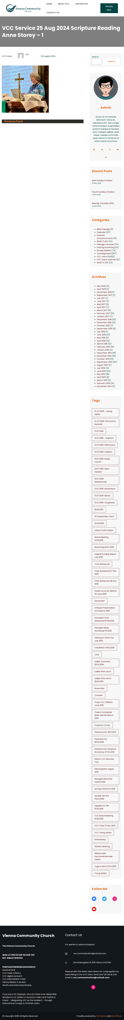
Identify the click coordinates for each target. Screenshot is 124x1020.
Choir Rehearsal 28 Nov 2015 (105, 582)
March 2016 (102, 343)
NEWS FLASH (102, 241)
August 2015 (102, 365)
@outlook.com (99, 953)
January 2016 (103, 349)
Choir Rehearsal (102, 564)
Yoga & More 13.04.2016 (105, 866)
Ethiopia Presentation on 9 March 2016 (104, 609)
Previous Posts (13, 121)
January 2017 (103, 316)
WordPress (116, 1016)
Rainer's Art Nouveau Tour (104, 760)
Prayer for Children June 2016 (103, 704)
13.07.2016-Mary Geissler (101, 470)
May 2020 (101, 286)
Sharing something (106, 247)
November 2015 (104, 356)
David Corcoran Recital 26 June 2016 (105, 592)
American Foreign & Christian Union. (23, 1003)
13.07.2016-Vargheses (104, 502)
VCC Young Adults (102, 832)
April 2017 (101, 307)
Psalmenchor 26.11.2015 (105, 732)
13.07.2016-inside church (102, 460)
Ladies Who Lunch (102, 671)
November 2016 (104, 322)
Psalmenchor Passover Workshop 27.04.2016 (105, 750)
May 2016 (101, 337)
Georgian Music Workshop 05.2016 (103, 629)
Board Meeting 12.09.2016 (101, 539)
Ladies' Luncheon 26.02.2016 (102, 663)
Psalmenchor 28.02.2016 (100, 740)
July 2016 (101, 331)
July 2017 (101, 298)
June (96, 654)
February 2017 (103, 313)
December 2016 (104, 319)
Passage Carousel (105, 244)
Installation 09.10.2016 (104, 647)
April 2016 (101, 340)
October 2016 (103, 325)
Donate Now (109, 8)
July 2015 (101, 368)
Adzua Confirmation (103, 530)
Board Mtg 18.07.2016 (104, 547)
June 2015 (101, 371)
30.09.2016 (99, 523)
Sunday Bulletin (104, 250)
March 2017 (102, 310)
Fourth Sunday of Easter (103, 192)
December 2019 (104, 292)
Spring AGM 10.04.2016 (104, 788)
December (99, 600)
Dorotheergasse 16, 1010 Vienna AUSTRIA (92, 962)
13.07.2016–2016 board (104, 445)
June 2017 (101, 301)
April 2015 (101, 377)
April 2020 (101, 289)
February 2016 (103, 346)
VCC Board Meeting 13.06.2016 (103, 817)
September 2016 (104, 328)
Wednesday (100, 839)
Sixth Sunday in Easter (102, 180)
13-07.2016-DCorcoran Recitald (105, 423)
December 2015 (104, 353)
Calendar (101, 232)
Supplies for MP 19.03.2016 (101, 807)
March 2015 (102, 380)
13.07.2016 (98, 431)
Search (95, 56)
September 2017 (104, 295)
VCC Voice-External (106, 259)
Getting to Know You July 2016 (104, 639)
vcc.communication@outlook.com (91, 977)
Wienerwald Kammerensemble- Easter (103, 856)
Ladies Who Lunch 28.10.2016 (102, 680)
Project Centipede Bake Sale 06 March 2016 (103, 715)
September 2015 (104, 362)
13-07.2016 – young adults (103, 413)
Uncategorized (104, 253)
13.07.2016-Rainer (102, 495)
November (99, 688)
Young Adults (100, 873)
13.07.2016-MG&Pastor (105, 488)
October (98, 695)
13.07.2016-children (103, 452)
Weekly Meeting (102, 846)
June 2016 (101, 334)
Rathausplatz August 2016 (104, 770)
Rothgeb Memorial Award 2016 (103, 780)
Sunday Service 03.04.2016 (101, 797)
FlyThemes (101, 1016)
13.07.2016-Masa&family (100, 480)
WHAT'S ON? (102, 262)
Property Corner (102, 725)
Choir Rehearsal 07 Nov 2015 (105, 572)
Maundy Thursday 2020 (103, 203)
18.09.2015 (98, 509)
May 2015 (101, 374)
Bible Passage (103, 229)
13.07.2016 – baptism (104, 438)
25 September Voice (104, 516)
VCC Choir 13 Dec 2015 (104, 825)
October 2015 (103, 359)
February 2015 (103, 383)
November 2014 (104, 386)
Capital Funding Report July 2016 (105, 556)
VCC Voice (7, 56)
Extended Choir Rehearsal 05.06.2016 (104, 619)
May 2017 (101, 304)
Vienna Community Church (28, 935)
